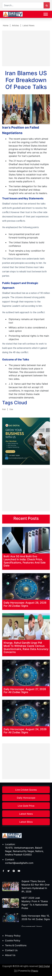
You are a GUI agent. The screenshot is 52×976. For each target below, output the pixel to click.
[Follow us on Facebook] (3, 870)
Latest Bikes (26, 821)
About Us (10, 955)
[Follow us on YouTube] (19, 870)
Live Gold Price (26, 805)
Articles (15, 25)
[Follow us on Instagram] (14, 870)
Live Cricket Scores (26, 789)
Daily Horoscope (26, 797)
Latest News (28, 25)
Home (5, 25)
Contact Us (11, 950)
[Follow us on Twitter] (8, 870)
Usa (11, 409)
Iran (4, 409)
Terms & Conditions (15, 945)
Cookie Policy (12, 940)
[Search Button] (46, 5)
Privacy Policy (13, 935)
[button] (45, 14)
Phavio (34, 970)
